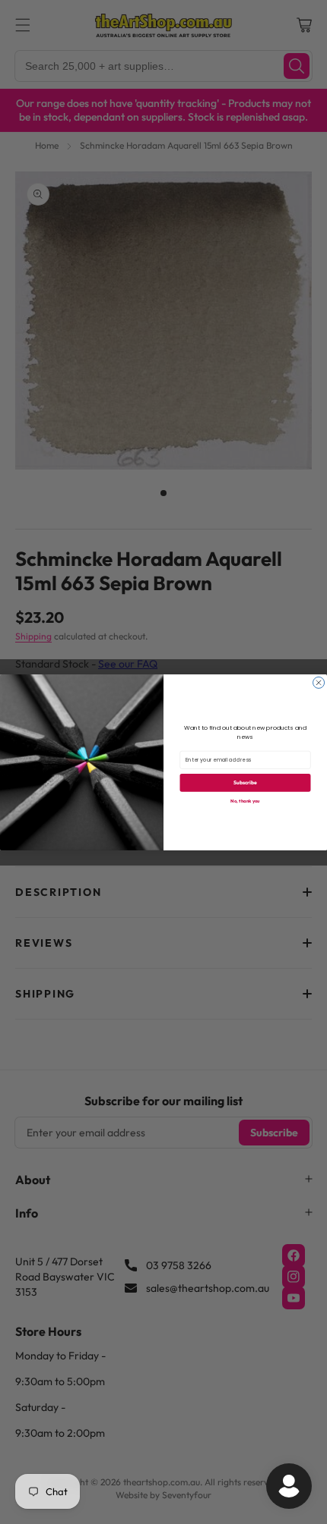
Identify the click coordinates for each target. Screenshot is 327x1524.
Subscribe (245, 782)
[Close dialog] (319, 682)
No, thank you (244, 800)
